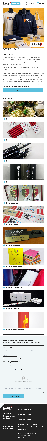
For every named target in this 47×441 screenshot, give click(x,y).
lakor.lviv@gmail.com (24, 436)
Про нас (39, 427)
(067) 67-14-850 (24, 415)
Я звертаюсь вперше (9, 358)
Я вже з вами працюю (25, 358)
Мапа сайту (21, 437)
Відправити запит (14, 396)
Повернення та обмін (26, 427)
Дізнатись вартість (23, 90)
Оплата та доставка (30, 424)
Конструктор (15, 3)
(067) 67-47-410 (24, 409)
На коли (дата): (7, 370)
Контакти (22, 429)
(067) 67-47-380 (24, 420)
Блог (20, 424)
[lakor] (7, 3)
